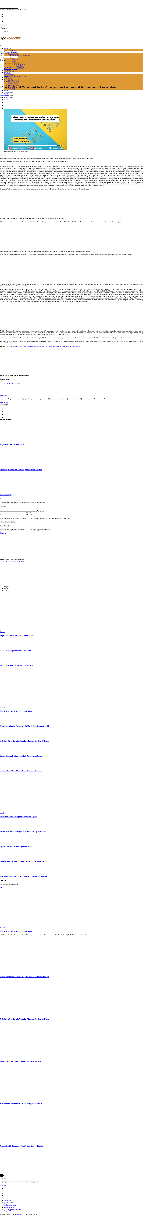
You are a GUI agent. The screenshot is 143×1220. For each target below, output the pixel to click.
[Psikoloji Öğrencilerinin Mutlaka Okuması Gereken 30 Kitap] (7, 737)
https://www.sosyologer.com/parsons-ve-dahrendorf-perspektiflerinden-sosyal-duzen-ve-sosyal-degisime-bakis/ (46, 346)
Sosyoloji (7, 70)
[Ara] (19, 57)
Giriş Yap (3, 25)
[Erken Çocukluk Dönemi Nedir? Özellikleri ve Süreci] (7, 752)
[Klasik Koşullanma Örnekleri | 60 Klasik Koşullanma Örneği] (7, 722)
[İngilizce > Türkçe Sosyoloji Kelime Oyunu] (31, 628)
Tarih (5, 77)
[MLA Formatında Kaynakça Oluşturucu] (7, 661)
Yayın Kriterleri (12, 50)
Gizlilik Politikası (9, 1202)
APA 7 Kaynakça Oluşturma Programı (15, 651)
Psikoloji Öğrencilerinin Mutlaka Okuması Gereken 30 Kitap (24, 741)
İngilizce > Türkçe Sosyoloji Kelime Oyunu (17, 636)
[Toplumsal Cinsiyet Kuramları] (16, 441)
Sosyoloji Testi (8, 1211)
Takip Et (5, 404)
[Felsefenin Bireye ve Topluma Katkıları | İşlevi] (31, 809)
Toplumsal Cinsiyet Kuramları (12, 445)
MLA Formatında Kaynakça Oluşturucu (16, 665)
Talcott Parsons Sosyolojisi (12, 383)
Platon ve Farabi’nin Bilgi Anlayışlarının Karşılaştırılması (23, 831)
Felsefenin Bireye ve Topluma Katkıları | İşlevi (18, 817)
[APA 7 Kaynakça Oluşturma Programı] (7, 647)
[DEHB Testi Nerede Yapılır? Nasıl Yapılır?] (31, 704)
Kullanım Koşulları (10, 1205)
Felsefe (6, 76)
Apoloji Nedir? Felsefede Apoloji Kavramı (16, 846)
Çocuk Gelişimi (9, 74)
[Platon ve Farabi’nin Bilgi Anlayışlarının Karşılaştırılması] (7, 828)
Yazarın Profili (4, 402)
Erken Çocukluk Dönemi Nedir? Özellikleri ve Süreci (21, 756)
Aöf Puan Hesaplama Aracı (12, 1209)
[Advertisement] (71, 203)
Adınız (28, 513)
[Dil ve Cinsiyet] (16, 491)
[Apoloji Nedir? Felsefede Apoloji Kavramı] (7, 843)
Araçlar (2, 631)
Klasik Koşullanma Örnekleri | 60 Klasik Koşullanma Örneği (24, 726)
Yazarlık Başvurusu (10, 2)
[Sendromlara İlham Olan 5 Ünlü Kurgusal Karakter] (7, 767)
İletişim (6, 81)
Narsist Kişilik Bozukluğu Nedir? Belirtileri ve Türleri (21, 1146)
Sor (1, 887)
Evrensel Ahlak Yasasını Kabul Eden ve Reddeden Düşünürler (25, 876)
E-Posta (29, 515)
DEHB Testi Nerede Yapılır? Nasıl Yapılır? (17, 711)
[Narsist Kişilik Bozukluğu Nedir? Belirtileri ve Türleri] (31, 1142)
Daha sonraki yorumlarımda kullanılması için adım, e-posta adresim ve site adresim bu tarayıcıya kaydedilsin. (35, 518)
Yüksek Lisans (8, 79)
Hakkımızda (7, 48)
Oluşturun (3, 533)
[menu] (1, 45)
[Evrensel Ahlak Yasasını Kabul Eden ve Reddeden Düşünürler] (7, 872)
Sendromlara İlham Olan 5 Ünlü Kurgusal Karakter (21, 771)
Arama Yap (21, 9)
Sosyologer (3, 53)
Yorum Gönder (5, 522)
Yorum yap (3, 499)
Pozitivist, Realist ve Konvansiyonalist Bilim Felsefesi (21, 470)
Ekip (5, 4)
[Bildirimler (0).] (1, 27)
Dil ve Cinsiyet (5, 495)
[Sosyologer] (10, 42)
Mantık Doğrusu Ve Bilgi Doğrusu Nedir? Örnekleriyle (22, 861)
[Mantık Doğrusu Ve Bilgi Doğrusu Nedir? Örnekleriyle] (7, 857)
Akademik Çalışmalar (10, 69)
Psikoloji (6, 72)
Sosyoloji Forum (9, 1207)
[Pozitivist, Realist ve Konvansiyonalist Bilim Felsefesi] (16, 466)
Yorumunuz (41, 511)
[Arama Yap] (1, 55)
